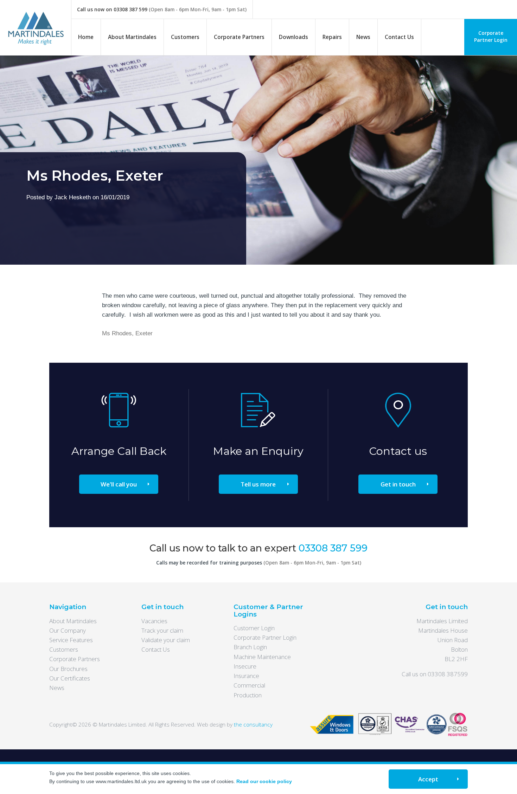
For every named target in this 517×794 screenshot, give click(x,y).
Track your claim (162, 630)
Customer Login (254, 628)
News (363, 36)
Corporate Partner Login (491, 36)
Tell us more (258, 484)
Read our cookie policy (264, 781)
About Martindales (132, 36)
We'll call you (119, 484)
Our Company (67, 630)
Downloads (293, 36)
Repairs (332, 36)
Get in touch (398, 484)
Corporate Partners (239, 36)
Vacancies (154, 621)
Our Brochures (68, 669)
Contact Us (399, 36)
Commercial (249, 685)
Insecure (245, 666)
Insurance (246, 676)
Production (248, 695)
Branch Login (250, 647)
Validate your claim (165, 640)
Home (86, 36)
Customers (185, 36)
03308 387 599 (130, 9)
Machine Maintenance (262, 657)
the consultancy (253, 724)
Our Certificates (69, 678)
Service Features (71, 640)
